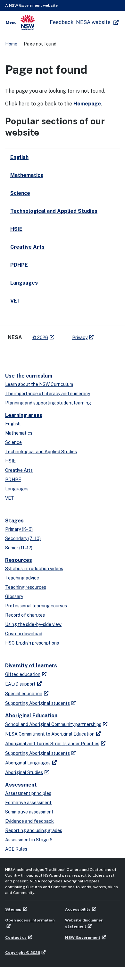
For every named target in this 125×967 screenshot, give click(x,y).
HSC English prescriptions (32, 643)
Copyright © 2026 (22, 952)
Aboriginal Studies (24, 772)
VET (9, 498)
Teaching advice (22, 577)
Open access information (29, 920)
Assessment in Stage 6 (29, 839)
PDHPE (13, 479)
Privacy (80, 337)
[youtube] (37, 354)
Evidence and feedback (29, 821)
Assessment (21, 785)
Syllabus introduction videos (34, 568)
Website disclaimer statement (84, 923)
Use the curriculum (28, 376)
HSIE (10, 460)
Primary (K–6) (19, 529)
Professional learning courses (36, 605)
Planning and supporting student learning (48, 402)
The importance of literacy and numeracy (47, 393)
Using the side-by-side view (33, 624)
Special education (23, 693)
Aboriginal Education (31, 716)
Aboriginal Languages (28, 762)
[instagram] (50, 354)
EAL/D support (20, 684)
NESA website (93, 22)
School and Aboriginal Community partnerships (53, 724)
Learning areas (23, 415)
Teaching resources (25, 587)
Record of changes (25, 615)
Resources (18, 560)
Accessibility (77, 909)
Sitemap (13, 909)
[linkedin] (24, 354)
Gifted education (22, 674)
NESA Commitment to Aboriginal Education (50, 734)
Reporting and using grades (33, 830)
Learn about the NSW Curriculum (39, 384)
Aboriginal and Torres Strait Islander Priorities (52, 743)
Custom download (23, 633)
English (13, 423)
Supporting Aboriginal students (37, 703)
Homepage (87, 104)
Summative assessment (29, 811)
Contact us (16, 937)
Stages (14, 521)
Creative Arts (19, 470)
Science (13, 442)
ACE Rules (16, 849)
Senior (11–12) (18, 547)
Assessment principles (28, 793)
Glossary (14, 596)
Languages (17, 488)
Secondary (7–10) (23, 538)
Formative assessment (28, 802)
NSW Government (82, 937)
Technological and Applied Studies (41, 451)
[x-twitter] (11, 354)
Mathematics (18, 433)
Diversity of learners (31, 666)
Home (11, 43)
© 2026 (40, 337)
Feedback (61, 22)
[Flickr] (63, 354)
